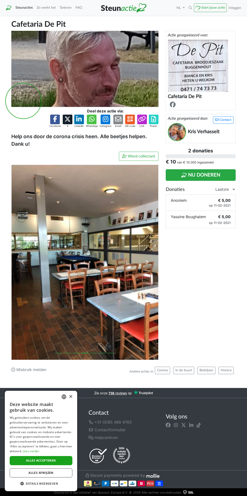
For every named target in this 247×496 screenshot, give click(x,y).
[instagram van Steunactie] (176, 425)
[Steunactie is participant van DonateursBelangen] (98, 455)
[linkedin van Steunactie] (191, 425)
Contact (225, 120)
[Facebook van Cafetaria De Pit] (174, 104)
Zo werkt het (46, 7)
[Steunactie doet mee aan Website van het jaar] (121, 455)
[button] (190, 8)
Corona (162, 370)
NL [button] (179, 8)
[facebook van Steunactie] (168, 425)
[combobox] (64, 396)
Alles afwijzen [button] (41, 473)
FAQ (78, 7)
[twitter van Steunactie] (183, 425)
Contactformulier (109, 429)
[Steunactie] (9, 8)
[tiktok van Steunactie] (199, 425)
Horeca (226, 370)
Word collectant (141, 156)
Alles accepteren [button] (41, 460)
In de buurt (183, 370)
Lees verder (31, 451)
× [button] (70, 396)
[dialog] (41, 441)
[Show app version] (243, 492)
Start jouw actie (213, 7)
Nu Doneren (203, 175)
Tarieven (66, 7)
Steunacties (24, 7)
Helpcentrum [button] (105, 437)
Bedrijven (206, 370)
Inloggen (235, 8)
